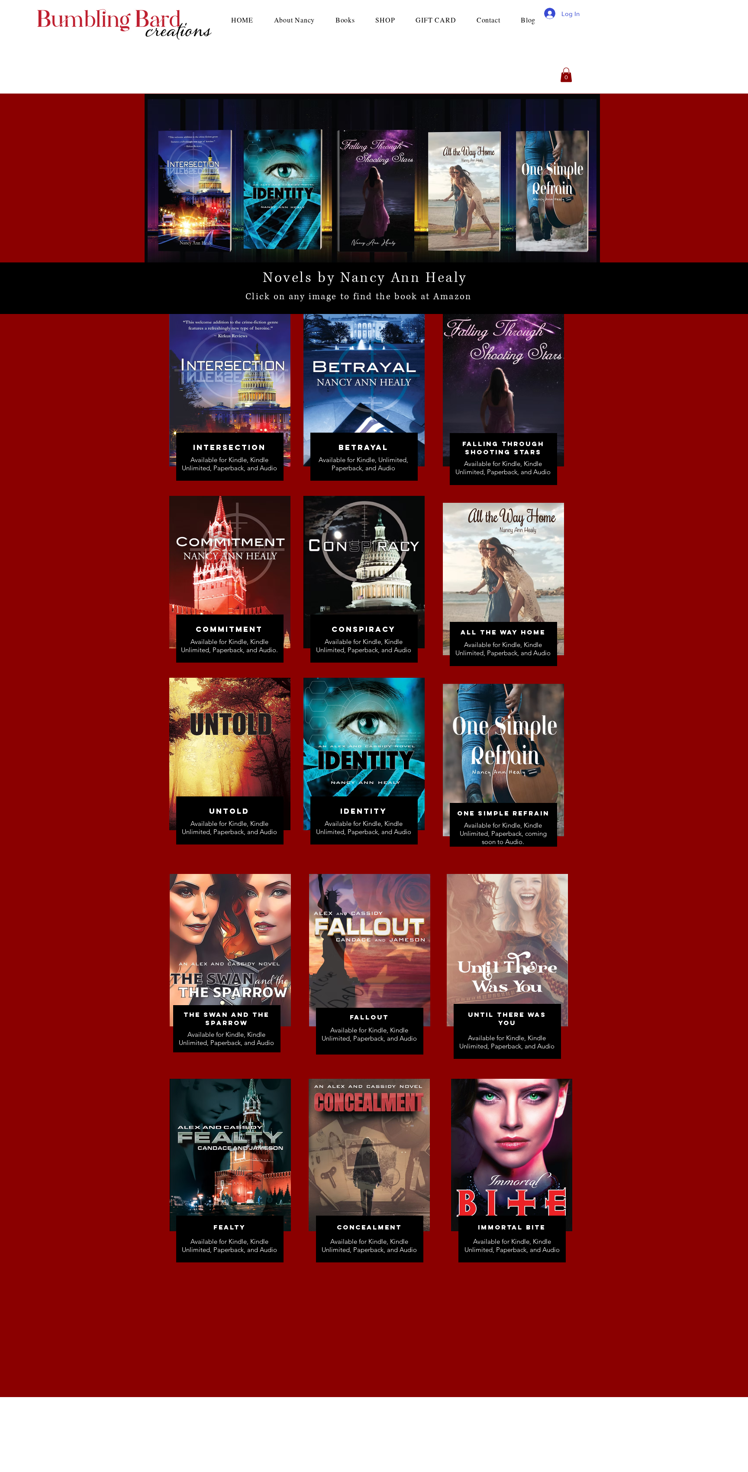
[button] (566, 75)
